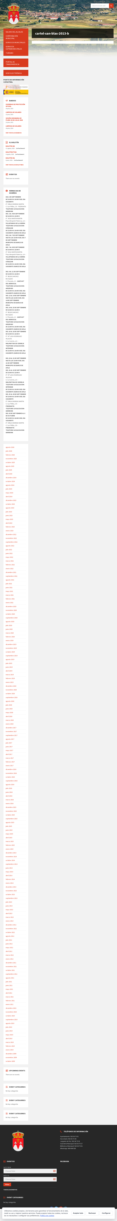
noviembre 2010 (11, 1012)
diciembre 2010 (11, 1008)
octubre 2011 (10, 970)
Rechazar (92, 1213)
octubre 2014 (10, 860)
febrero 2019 (10, 678)
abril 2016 (9, 796)
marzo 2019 (10, 675)
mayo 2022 (9, 557)
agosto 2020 (10, 621)
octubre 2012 (10, 932)
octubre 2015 (10, 815)
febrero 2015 (10, 845)
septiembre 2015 (11, 819)
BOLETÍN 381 (10, 158)
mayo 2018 (9, 712)
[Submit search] (111, 5)
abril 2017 (9, 754)
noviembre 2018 (11, 690)
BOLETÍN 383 (10, 146)
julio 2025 (9, 470)
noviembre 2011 (11, 966)
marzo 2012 (10, 955)
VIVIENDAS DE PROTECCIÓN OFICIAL (15, 105)
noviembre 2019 (11, 648)
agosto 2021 (10, 580)
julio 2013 (9, 902)
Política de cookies (47, 1216)
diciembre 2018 (11, 686)
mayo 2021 (9, 591)
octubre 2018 (10, 694)
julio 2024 (9, 489)
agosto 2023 (10, 508)
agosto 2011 (10, 978)
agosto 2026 (10, 447)
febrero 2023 (10, 527)
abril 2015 (9, 838)
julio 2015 (9, 826)
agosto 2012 (10, 936)
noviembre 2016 (11, 773)
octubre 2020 (10, 614)
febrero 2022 (10, 565)
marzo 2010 (10, 1042)
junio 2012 (9, 944)
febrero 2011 (10, 1001)
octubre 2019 (10, 652)
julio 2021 (9, 584)
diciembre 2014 (11, 853)
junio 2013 (9, 906)
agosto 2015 (10, 822)
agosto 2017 (10, 739)
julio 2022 (9, 550)
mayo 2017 (9, 750)
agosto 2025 (10, 466)
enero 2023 (9, 531)
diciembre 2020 (11, 606)
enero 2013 (9, 921)
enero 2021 (9, 603)
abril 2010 (9, 1038)
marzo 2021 (10, 595)
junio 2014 (9, 868)
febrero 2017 (10, 762)
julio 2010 (9, 1027)
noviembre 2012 (11, 929)
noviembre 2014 (11, 857)
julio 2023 (9, 512)
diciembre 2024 (11, 478)
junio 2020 (9, 629)
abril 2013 (9, 913)
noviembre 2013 (11, 891)
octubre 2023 (10, 504)
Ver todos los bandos (13, 133)
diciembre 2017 (11, 728)
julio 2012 (9, 940)
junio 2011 (9, 985)
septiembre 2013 (11, 898)
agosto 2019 (10, 659)
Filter (7, 1184)
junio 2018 (9, 709)
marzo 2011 (10, 997)
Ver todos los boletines (14, 165)
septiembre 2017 (11, 735)
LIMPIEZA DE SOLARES (13, 112)
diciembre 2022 (11, 534)
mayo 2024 (9, 493)
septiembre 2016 (11, 781)
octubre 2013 (10, 894)
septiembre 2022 (11, 542)
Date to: (6, 1175)
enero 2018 (9, 724)
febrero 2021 (10, 599)
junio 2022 (9, 553)
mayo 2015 (9, 834)
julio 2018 (9, 705)
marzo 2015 (10, 841)
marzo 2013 (10, 917)
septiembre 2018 (11, 697)
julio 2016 (9, 788)
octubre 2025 (10, 462)
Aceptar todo (78, 1213)
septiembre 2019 (11, 656)
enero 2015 (9, 849)
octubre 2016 (10, 777)
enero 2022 (9, 569)
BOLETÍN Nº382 (11, 152)
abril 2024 (9, 496)
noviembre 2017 (11, 731)
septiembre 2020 (11, 618)
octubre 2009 (10, 1061)
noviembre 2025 (11, 459)
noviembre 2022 (11, 538)
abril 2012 (9, 951)
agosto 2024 (10, 485)
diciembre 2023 (11, 500)
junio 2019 (9, 667)
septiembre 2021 (11, 576)
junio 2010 (9, 1031)
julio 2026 (9, 451)
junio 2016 (9, 792)
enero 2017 (9, 766)
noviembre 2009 (11, 1057)
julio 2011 (9, 982)
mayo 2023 (9, 519)
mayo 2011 (9, 989)
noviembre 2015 (11, 811)
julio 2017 (9, 743)
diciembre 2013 (11, 887)
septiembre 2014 (11, 864)
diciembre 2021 (11, 572)
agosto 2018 (10, 701)
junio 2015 (9, 830)
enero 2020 (9, 640)
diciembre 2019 (11, 644)
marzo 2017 (10, 758)
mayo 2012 (9, 947)
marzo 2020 (10, 633)
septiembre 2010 (11, 1020)
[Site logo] (14, 24)
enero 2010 (9, 1050)
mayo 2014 (9, 872)
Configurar (106, 1213)
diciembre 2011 (11, 963)
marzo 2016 (10, 800)
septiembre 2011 (11, 974)
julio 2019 (9, 663)
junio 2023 (9, 515)
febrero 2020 (10, 637)
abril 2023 (9, 523)
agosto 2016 (10, 784)
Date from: (7, 1167)
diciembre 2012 (11, 925)
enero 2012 (9, 959)
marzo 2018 (10, 720)
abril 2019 (9, 671)
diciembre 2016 (11, 769)
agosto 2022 (10, 546)
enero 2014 (9, 883)
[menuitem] (16, 32)
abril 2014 (9, 875)
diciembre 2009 (11, 1054)
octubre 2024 (10, 481)
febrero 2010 (10, 1046)
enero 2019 (9, 682)
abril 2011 (9, 993)
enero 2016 (9, 803)
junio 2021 (9, 587)
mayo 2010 (9, 1035)
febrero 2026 (10, 455)
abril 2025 (9, 474)
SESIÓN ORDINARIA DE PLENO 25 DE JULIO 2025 (14, 119)
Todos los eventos (10, 1190)
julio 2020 (9, 625)
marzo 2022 (10, 561)
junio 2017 (9, 747)
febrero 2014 (10, 879)
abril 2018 (9, 716)
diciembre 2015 (11, 807)
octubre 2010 (10, 1016)
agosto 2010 (10, 1023)
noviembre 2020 (11, 610)
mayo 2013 (9, 910)
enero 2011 (9, 1004)
